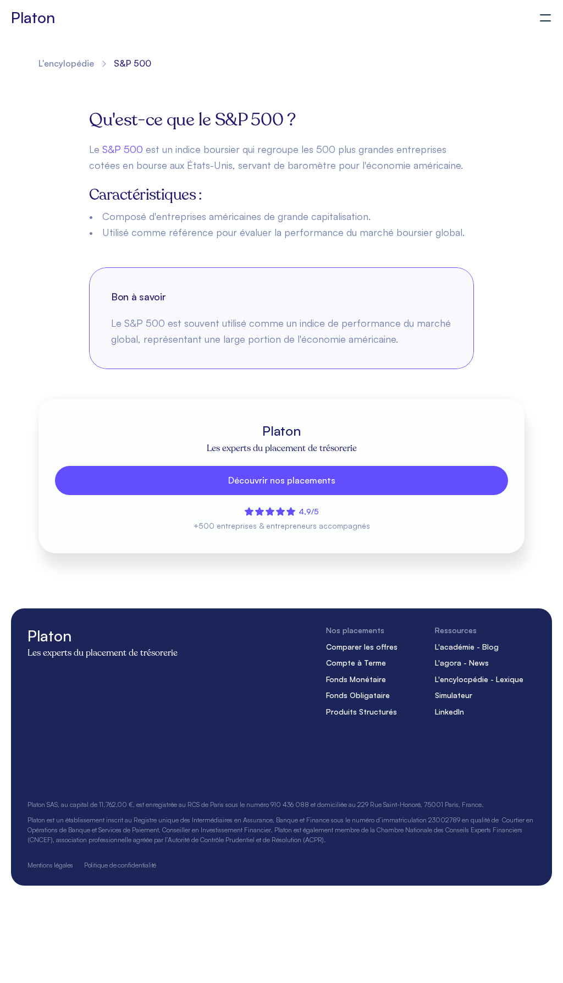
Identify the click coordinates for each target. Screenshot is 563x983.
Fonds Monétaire (356, 678)
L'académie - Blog (467, 646)
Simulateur (453, 695)
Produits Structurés (361, 711)
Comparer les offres (362, 646)
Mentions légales (50, 864)
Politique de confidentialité (120, 864)
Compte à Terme (356, 662)
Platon (32, 17)
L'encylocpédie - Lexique (479, 678)
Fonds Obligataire (358, 695)
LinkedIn (449, 711)
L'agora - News (462, 662)
